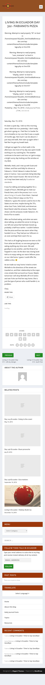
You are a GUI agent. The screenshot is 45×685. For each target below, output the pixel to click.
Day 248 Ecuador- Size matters (16, 479)
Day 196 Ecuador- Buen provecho (17, 449)
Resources (8, 623)
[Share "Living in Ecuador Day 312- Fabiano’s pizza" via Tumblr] (20, 334)
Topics (6, 618)
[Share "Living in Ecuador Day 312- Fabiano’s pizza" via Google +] (16, 334)
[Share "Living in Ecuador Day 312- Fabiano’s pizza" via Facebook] (7, 334)
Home (6, 602)
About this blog (10, 607)
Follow (8, 566)
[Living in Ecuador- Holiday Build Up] (22, 496)
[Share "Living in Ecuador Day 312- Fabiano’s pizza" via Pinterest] (24, 334)
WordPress (38, 671)
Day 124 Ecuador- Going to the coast (18, 419)
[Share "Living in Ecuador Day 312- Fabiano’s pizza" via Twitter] (11, 334)
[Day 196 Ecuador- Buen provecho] (22, 435)
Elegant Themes (18, 671)
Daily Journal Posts (33, 108)
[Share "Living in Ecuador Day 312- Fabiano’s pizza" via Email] (20, 339)
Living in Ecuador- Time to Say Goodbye (24, 636)
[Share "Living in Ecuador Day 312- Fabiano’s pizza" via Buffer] (33, 334)
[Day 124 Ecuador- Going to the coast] (22, 405)
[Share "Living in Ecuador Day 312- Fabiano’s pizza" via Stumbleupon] (38, 334)
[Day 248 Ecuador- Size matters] (22, 465)
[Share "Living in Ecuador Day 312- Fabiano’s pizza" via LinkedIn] (29, 334)
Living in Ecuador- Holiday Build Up (18, 510)
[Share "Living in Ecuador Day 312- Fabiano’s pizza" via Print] (24, 339)
